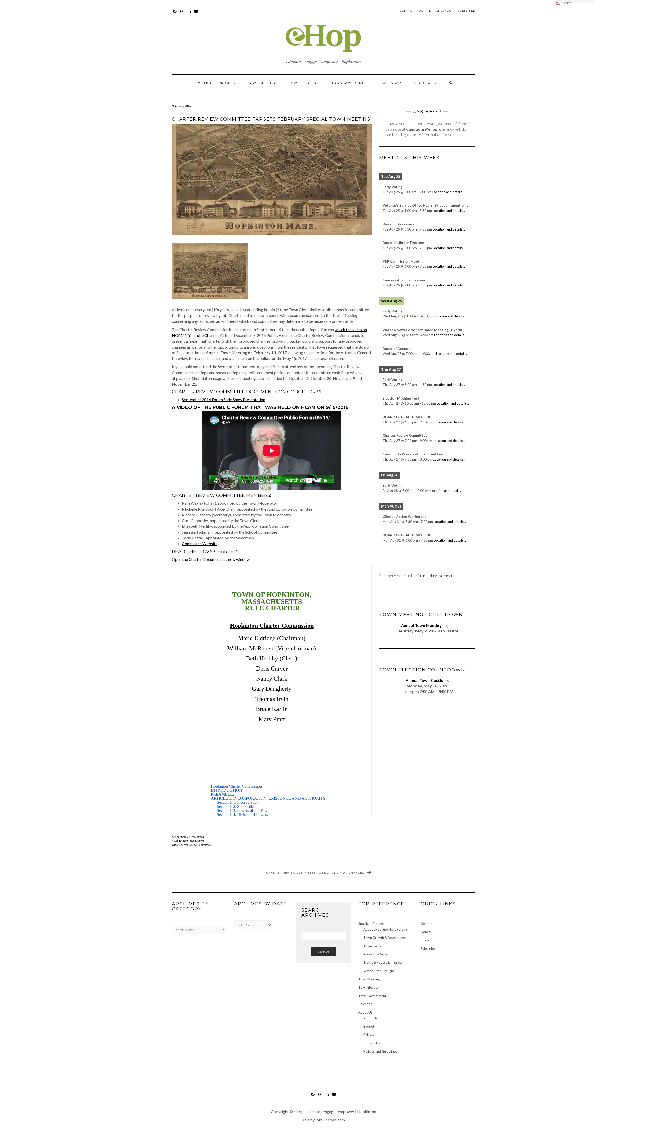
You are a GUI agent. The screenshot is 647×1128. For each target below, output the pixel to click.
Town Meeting (262, 83)
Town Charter (196, 840)
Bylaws (368, 1035)
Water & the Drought (378, 971)
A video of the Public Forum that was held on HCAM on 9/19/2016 (260, 407)
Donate (425, 10)
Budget (368, 1026)
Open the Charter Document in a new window (211, 559)
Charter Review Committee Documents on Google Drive (247, 392)
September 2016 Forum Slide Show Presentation (223, 399)
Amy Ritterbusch (193, 836)
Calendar (391, 83)
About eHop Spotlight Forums (385, 929)
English (565, 3)
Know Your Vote (375, 954)
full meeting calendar (435, 575)
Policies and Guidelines (380, 1051)
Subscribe (466, 10)
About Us (424, 83)
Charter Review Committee (195, 844)
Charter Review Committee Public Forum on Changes (315, 872)
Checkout (444, 10)
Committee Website (199, 543)
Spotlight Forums (214, 83)
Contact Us (371, 1043)
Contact (407, 10)
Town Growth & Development (385, 938)
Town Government (350, 83)
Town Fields (372, 946)
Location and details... (448, 192)
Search (323, 951)
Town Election (304, 83)
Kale (305, 1119)
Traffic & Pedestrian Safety (383, 962)
